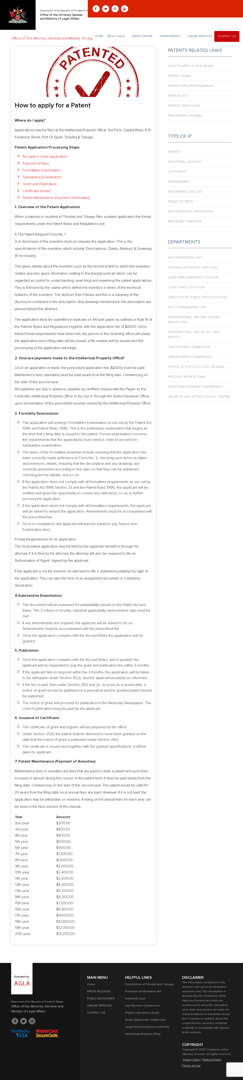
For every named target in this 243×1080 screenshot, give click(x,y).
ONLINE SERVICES (199, 36)
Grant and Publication (39, 184)
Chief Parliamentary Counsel (194, 277)
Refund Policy (212, 1059)
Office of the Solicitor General (196, 367)
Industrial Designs (184, 161)
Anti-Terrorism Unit (185, 257)
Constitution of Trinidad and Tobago (149, 984)
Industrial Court (135, 998)
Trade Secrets (180, 201)
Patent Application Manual (191, 86)
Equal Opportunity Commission (145, 1020)
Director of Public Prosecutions (197, 297)
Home (98, 36)
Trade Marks (179, 181)
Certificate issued (36, 191)
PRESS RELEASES (99, 991)
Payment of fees (36, 163)
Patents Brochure (184, 105)
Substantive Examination (42, 177)
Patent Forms (179, 76)
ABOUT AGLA (116, 36)
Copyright (177, 171)
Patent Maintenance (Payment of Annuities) (56, 198)
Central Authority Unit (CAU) (193, 267)
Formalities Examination (42, 170)
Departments (170, 36)
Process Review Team (186, 376)
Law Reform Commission (189, 347)
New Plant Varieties (185, 221)
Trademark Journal (185, 115)
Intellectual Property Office (143, 1034)
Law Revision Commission (190, 357)
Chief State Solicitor (186, 287)
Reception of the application (45, 156)
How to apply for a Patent (191, 66)
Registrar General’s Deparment (195, 386)
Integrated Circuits (185, 191)
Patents (174, 152)
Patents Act (178, 95)
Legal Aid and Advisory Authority (147, 1027)
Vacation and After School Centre (199, 396)
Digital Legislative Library (142, 1012)
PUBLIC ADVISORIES (101, 998)
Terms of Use (192, 1065)
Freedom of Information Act (143, 991)
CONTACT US (227, 36)
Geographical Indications (191, 211)
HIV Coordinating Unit (187, 307)
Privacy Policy (192, 1059)
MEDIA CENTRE (142, 36)
